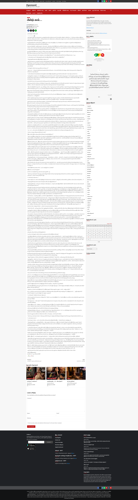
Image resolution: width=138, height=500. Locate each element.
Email (58, 413)
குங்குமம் (88, 135)
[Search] (111, 10)
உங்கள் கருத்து (58, 1)
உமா (88, 120)
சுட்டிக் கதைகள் (73, 10)
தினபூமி (88, 175)
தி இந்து (88, 162)
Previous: (34, 360)
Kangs (85, 451)
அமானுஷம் (28, 10)
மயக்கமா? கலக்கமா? (32, 381)
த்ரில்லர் (79, 10)
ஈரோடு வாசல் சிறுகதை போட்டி (92, 47)
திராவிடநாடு (89, 179)
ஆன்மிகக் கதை (40, 10)
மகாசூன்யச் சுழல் (91, 444)
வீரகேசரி (88, 215)
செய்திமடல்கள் (57, 439)
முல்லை (88, 206)
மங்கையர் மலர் (89, 196)
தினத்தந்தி (89, 171)
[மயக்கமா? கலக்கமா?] (36, 373)
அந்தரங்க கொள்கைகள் (59, 447)
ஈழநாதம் (88, 118)
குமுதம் (88, 137)
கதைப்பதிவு (31, 1)
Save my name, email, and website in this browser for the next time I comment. (45, 423)
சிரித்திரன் (89, 143)
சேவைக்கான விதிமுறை (59, 444)
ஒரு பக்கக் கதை (95, 10)
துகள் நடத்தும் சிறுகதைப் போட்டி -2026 (94, 43)
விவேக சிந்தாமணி (90, 213)
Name (28, 413)
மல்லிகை (88, 202)
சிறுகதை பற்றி (42, 1)
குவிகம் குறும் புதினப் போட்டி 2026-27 (94, 40)
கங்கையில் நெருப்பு (90, 451)
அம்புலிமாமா (89, 108)
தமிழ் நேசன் (89, 154)
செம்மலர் (88, 152)
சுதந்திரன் (89, 145)
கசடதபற (88, 124)
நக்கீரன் (88, 190)
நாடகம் (34, 13)
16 (109, 232)
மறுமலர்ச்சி (89, 200)
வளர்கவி (30, 383)
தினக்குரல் (89, 169)
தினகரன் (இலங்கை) (90, 166)
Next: (81, 360)
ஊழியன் (88, 122)
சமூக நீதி (59, 10)
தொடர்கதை (28, 13)
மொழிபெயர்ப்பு (39, 13)
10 (88, 232)
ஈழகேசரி (88, 114)
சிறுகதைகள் (31, 5)
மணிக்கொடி (89, 198)
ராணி (88, 209)
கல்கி (88, 131)
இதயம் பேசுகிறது (90, 110)
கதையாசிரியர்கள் (48, 1)
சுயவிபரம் (53, 1)
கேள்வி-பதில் (36, 1)
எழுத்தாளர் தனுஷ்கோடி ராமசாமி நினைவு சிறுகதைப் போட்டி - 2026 (99, 48)
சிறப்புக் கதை (103, 10)
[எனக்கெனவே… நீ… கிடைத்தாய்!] (56, 373)
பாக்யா (88, 192)
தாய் (88, 160)
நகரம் (95, 437)
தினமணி (88, 173)
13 (99, 232)
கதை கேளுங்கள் (58, 437)
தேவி (51, 378)
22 (106, 234)
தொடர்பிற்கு (64, 1)
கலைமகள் (89, 129)
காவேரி (88, 133)
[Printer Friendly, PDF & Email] (30, 356)
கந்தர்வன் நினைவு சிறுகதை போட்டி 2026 (94, 41)
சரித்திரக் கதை (65, 10)
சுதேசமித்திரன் (89, 148)
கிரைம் (50, 10)
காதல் (46, 10)
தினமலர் (88, 177)
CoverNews (66, 498)
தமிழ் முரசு (89, 156)
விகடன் (88, 211)
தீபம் (88, 181)
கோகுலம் (88, 139)
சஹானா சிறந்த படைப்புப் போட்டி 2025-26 (94, 50)
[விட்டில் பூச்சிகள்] (76, 373)
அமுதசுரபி (89, 105)
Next (111, 99)
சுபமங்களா (89, 150)
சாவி (88, 141)
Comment (29, 398)
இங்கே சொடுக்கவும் (90, 27)
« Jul (99, 241)
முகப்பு (27, 1)
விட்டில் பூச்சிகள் (70, 381)
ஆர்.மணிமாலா (51, 383)
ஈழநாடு (88, 116)
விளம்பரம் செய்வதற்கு (59, 442)
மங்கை (88, 194)
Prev (87, 99)
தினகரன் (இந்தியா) (90, 164)
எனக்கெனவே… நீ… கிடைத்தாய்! (54, 381)
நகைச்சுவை (84, 10)
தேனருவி (89, 185)
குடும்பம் (54, 10)
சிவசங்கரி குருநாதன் (72, 383)
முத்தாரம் (88, 204)
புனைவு (89, 10)
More (73, 453)
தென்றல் (88, 183)
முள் (88, 464)
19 (95, 234)
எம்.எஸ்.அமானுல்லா (94, 458)
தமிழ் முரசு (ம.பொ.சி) (90, 158)
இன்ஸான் (89, 112)
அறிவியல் (34, 10)
